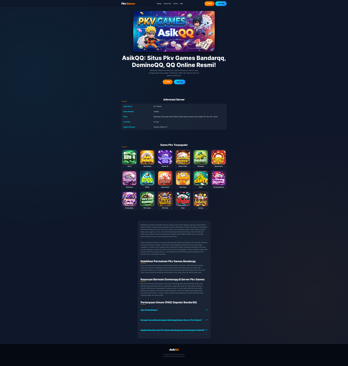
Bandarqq (144, 225)
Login (209, 3)
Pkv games (194, 227)
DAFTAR (180, 82)
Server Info (167, 3)
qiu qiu (190, 245)
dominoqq (150, 252)
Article (175, 3)
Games (159, 3)
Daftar (221, 3)
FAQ (181, 3)
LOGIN (167, 82)
